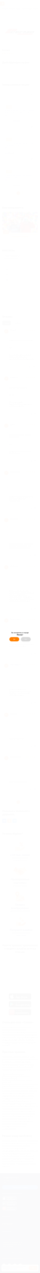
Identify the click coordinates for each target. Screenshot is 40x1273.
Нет (25, 639)
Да (14, 639)
